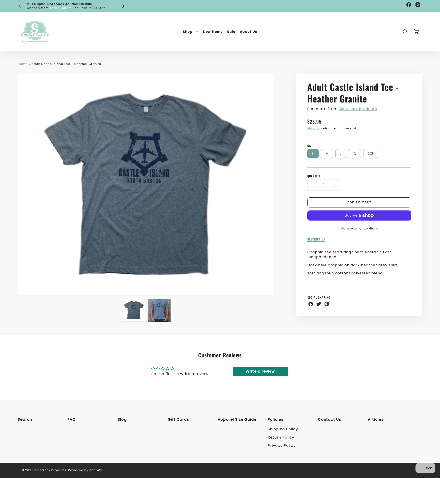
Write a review (260, 371)
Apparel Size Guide (237, 419)
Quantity (314, 176)
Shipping (313, 128)
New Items (213, 32)
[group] (71, 6)
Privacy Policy (281, 445)
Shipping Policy (283, 429)
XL (355, 153)
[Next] (123, 6)
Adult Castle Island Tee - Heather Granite (66, 64)
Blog (122, 419)
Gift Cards (178, 419)
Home (23, 64)
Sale (231, 32)
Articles (376, 419)
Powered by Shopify (85, 470)
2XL (371, 153)
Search (25, 419)
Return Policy (281, 437)
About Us (248, 32)
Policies (275, 419)
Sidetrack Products (358, 108)
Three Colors (61, 8)
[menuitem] (191, 31)
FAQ (72, 419)
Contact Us (329, 419)
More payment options (359, 228)
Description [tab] (316, 239)
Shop (187, 32)
